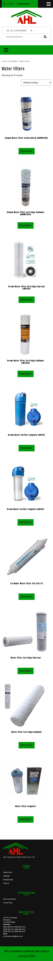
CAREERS (6, 876)
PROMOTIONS (8, 880)
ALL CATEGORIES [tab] (18, 30)
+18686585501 (23, 3)
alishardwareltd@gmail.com (13, 936)
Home (4, 61)
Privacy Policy (8, 903)
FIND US (6, 883)
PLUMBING (13, 61)
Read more (26, 151)
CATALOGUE (7, 872)
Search (44, 37)
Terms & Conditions (9, 899)
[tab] (48, 3)
